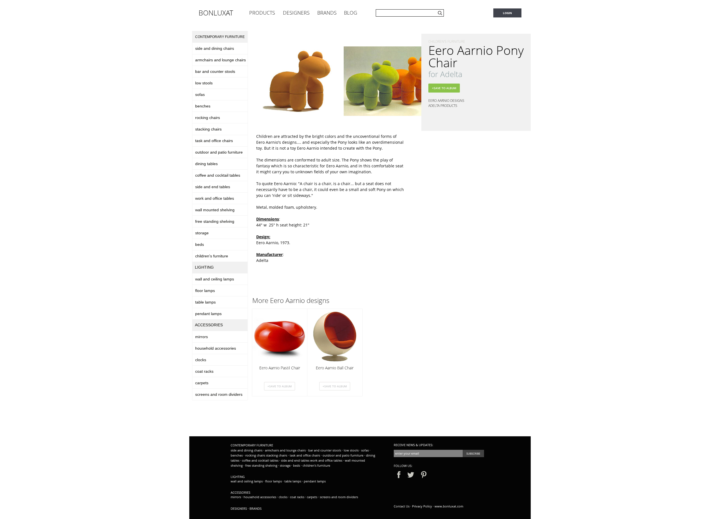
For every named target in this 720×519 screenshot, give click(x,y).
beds (199, 244)
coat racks (204, 371)
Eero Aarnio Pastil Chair (279, 367)
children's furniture (211, 256)
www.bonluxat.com (449, 506)
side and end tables (212, 187)
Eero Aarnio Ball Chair (335, 367)
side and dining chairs (214, 48)
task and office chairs (214, 140)
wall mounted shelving (215, 210)
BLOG (350, 12)
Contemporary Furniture (220, 37)
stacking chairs (208, 129)
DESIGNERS (296, 12)
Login (507, 13)
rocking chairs (207, 117)
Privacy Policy (422, 506)
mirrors (201, 336)
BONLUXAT (216, 12)
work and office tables (214, 198)
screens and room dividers (218, 394)
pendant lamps (208, 313)
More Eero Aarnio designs (290, 300)
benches (202, 106)
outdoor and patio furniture (219, 152)
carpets (201, 383)
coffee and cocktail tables (217, 175)
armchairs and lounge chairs (220, 60)
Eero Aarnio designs (446, 100)
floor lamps (205, 290)
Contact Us (402, 506)
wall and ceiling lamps (214, 279)
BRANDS (327, 12)
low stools (204, 83)
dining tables (206, 163)
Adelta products (442, 105)
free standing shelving (214, 221)
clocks (200, 360)
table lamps (205, 302)
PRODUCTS (262, 12)
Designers (239, 508)
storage (202, 233)
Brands (255, 508)
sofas (200, 94)
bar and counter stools (215, 71)
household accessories (215, 348)
